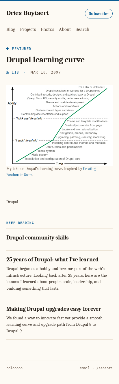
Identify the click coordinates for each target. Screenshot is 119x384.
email (85, 368)
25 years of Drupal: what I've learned (52, 259)
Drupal (12, 201)
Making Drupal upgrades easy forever (53, 309)
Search (82, 29)
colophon (14, 368)
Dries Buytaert (27, 13)
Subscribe (99, 13)
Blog (10, 29)
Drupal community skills (37, 237)
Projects (28, 29)
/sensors (104, 368)
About (65, 29)
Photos (47, 29)
